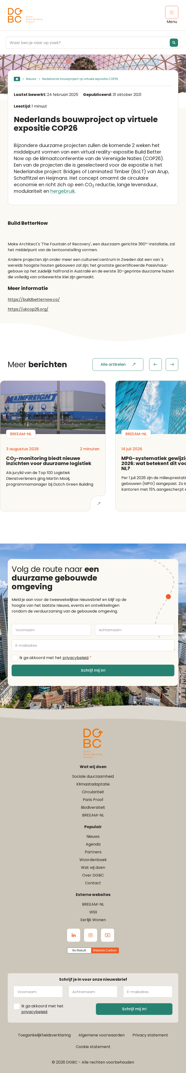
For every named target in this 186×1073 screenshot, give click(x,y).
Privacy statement (150, 1035)
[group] (163, 364)
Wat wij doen (93, 867)
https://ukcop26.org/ (28, 309)
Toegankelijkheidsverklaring (44, 1035)
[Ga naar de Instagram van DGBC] (90, 935)
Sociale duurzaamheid (93, 776)
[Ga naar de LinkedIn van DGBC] (73, 935)
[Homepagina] (17, 79)
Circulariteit (93, 792)
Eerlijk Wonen (93, 920)
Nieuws (31, 79)
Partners (93, 852)
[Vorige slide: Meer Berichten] (155, 364)
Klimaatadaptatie (93, 784)
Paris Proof (93, 799)
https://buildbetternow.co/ (34, 299)
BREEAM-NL (93, 815)
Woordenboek (93, 860)
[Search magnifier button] (174, 43)
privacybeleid (75, 658)
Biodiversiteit (93, 807)
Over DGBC (93, 875)
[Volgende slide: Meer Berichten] (172, 364)
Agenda (93, 844)
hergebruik (62, 191)
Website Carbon (105, 950)
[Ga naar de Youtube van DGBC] (107, 935)
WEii (93, 912)
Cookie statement (93, 1047)
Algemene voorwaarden (101, 1035)
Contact (93, 883)
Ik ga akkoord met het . (55, 658)
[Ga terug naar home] (25, 15)
